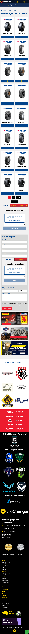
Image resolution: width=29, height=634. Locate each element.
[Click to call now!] (16, 1)
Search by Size (5, 564)
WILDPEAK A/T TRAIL (7, 78)
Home (4, 10)
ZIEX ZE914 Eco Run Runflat (21, 189)
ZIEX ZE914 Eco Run (8, 189)
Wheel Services (5, 582)
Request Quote (7, 308)
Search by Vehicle (6, 562)
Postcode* (4, 253)
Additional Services (6, 584)
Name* (4, 239)
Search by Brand (6, 566)
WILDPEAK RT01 (7, 144)
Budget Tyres (5, 605)
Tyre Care (4, 567)
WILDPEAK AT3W (21, 78)
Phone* (4, 244)
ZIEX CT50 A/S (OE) (21, 144)
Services (4, 577)
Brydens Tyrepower (16, 5)
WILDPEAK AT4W (21, 100)
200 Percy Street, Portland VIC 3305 (14, 525)
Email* (3, 249)
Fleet (3, 591)
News (3, 593)
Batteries (4, 578)
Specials (4, 586)
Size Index (4, 602)
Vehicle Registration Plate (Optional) (8, 288)
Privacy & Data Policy (10, 627)
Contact (4, 588)
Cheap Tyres (5, 607)
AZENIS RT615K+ (8, 55)
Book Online (5, 589)
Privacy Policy (5, 305)
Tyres (3, 560)
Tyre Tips (4, 569)
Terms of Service (15, 305)
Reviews (4, 597)
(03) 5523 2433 (9, 528)
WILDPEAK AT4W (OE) (7, 122)
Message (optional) (6, 293)
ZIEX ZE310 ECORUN (21, 166)
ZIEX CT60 (7, 166)
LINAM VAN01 (21, 55)
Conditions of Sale (18, 627)
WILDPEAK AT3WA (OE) (7, 100)
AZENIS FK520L (21, 33)
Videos (4, 595)
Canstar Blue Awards (7, 604)
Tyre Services (5, 580)
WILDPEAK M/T (21, 122)
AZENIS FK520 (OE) (7, 33)
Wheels (4, 571)
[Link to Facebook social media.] (14, 630)
